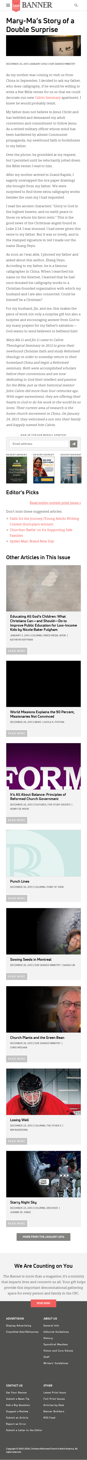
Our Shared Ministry (62, 64)
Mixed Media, (51, 635)
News (37, 722)
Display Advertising (18, 1326)
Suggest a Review (17, 1411)
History (48, 1338)
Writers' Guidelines (56, 1363)
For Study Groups (59, 805)
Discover (52, 1208)
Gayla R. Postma (54, 722)
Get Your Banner (16, 1393)
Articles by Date (54, 1405)
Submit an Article (17, 1418)
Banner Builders (54, 1411)
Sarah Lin (69, 965)
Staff (47, 1357)
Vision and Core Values (58, 1351)
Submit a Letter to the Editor (24, 1430)
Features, (40, 805)
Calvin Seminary (48, 98)
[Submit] (73, 443)
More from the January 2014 (43, 1237)
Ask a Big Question (18, 1405)
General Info (51, 1326)
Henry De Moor (19, 809)
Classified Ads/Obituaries (22, 1332)
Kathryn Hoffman (21, 640)
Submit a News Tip (18, 1399)
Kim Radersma (19, 1130)
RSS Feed (49, 1418)
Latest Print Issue (55, 1393)
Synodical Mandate (56, 1344)
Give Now (43, 1303)
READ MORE (16, 651)
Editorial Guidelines (56, 1332)
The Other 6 (54, 1126)
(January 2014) (38, 64)
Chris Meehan (18, 1048)
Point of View (55, 887)
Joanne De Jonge (20, 1212)
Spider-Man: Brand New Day (32, 541)
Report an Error (16, 1424)
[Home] (37, 5)
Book (62, 635)
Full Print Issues (54, 1399)
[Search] (76, 5)
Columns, (37, 635)
